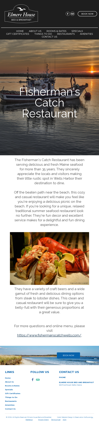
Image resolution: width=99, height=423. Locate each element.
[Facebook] (68, 13)
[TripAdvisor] (72, 13)
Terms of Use (55, 420)
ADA (64, 420)
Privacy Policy (43, 420)
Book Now (68, 355)
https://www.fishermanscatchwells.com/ (49, 335)
